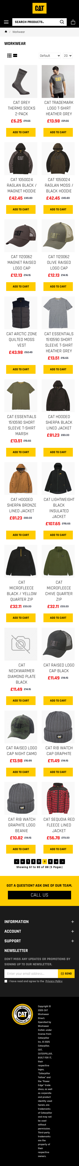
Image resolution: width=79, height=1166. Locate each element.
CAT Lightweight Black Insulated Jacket (59, 508)
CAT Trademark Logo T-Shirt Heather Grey (59, 108)
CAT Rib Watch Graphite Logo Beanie (21, 825)
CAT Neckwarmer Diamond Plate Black (22, 673)
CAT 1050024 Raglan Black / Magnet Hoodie (22, 185)
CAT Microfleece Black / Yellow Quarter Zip (22, 590)
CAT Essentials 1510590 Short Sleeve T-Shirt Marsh (21, 425)
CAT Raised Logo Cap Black (58, 668)
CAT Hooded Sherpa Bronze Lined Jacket (21, 505)
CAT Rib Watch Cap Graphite (59, 751)
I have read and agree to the (36, 981)
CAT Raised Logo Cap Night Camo (21, 751)
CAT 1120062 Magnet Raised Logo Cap (21, 262)
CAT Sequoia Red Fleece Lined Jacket (59, 825)
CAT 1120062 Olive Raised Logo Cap (59, 262)
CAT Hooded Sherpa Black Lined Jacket (59, 422)
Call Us (39, 895)
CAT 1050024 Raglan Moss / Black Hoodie (59, 185)
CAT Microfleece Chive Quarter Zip (59, 590)
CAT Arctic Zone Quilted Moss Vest (21, 339)
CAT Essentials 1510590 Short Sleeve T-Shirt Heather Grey (59, 342)
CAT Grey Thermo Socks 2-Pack (21, 108)
